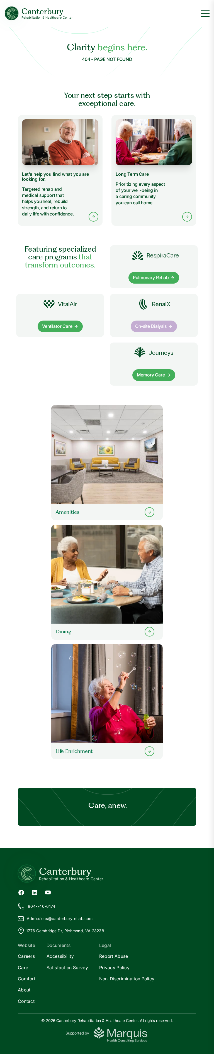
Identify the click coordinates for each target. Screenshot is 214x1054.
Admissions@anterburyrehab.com (60, 918)
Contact (26, 1001)
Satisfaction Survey (67, 967)
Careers (26, 956)
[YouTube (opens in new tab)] (48, 892)
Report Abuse (113, 956)
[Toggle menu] (205, 13)
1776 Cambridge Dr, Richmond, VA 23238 (65, 930)
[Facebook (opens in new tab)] (21, 892)
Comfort (26, 978)
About (24, 990)
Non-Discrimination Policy (127, 978)
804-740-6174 (41, 906)
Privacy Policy (114, 967)
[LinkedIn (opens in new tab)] (34, 892)
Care (23, 967)
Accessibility (60, 956)
